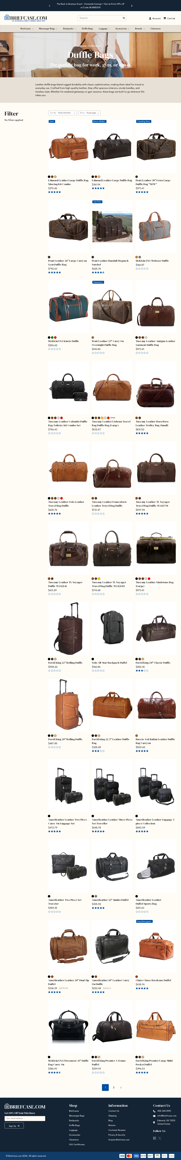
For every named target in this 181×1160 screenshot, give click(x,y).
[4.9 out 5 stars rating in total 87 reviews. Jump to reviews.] (55, 192)
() (174, 19)
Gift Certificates (77, 1145)
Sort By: (53, 113)
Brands (138, 29)
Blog (110, 1121)
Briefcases (26, 29)
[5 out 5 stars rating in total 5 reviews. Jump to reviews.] (99, 908)
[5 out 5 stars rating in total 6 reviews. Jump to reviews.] (142, 192)
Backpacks (68, 29)
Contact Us (113, 1111)
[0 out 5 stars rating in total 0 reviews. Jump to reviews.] (143, 269)
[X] (159, 1138)
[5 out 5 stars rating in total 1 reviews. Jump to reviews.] (142, 433)
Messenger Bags (47, 29)
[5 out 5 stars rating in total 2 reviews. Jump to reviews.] (55, 272)
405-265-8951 (164, 1111)
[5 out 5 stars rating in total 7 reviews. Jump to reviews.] (142, 751)
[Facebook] (154, 1138)
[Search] (124, 18)
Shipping (112, 1116)
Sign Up (13, 1126)
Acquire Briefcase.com (118, 1140)
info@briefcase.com (166, 1116)
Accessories (121, 29)
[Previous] (49, 5)
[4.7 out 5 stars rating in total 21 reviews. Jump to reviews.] (99, 272)
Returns (112, 1125)
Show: (82, 113)
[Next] (131, 5)
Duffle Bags (87, 29)
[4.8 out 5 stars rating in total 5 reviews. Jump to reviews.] (142, 1072)
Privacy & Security (116, 1135)
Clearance (155, 29)
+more (112, 417)
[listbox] (67, 113)
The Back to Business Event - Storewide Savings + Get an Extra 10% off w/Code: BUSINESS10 (90, 6)
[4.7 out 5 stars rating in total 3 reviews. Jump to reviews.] (55, 1072)
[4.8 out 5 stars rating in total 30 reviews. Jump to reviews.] (99, 188)
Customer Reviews (117, 1130)
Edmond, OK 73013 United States (166, 1122)
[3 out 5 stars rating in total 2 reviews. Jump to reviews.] (142, 671)
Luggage (103, 29)
